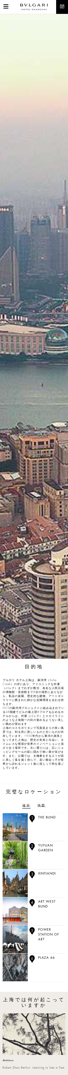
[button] (6, 7)
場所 (26, 806)
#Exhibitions (8, 1060)
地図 (41, 805)
